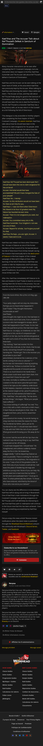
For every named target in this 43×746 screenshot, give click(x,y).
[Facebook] (9, 569)
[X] (16, 735)
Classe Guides (7, 671)
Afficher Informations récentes (14, 635)
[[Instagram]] (10, 625)
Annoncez (20, 720)
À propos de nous (9, 720)
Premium (28, 724)
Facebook (15, 529)
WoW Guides (7, 668)
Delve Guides (7, 675)
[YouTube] (26, 735)
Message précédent (8, 648)
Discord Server (31, 526)
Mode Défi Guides (28, 699)
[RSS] (30, 735)
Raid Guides (6, 688)
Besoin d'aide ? (14, 716)
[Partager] (41, 2)
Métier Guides (7, 685)
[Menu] (2, 2)
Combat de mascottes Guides (31, 692)
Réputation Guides (29, 688)
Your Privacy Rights (33, 720)
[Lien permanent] (19, 569)
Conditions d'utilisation (21, 731)
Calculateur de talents (10, 692)
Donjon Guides (27, 678)
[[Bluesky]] (4, 569)
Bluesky (5, 621)
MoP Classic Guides (29, 668)
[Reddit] (14, 569)
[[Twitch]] (3, 625)
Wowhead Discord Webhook (22, 524)
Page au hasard (17, 724)
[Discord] (12, 735)
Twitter (5, 529)
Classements (27, 705)
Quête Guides (27, 685)
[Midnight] (6, 699)
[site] (4, 575)
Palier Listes (6, 695)
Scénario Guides (28, 695)
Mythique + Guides (9, 681)
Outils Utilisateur (28, 716)
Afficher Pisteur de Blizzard (13, 631)
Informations (8, 32)
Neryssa (29, 48)
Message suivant (35, 648)
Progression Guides (9, 678)
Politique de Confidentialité (21, 727)
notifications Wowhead (29, 577)
